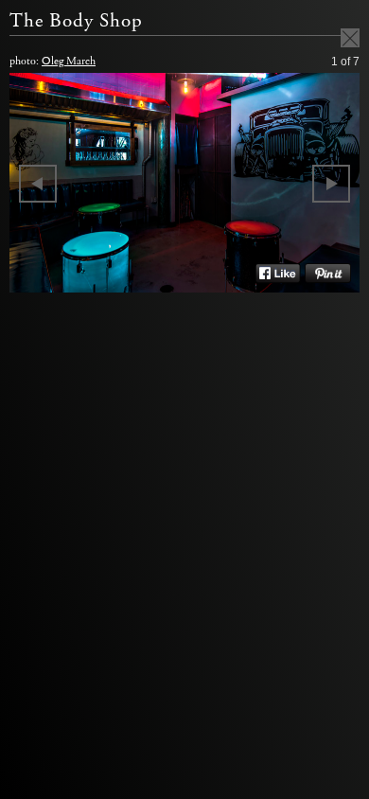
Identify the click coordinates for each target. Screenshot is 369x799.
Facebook (278, 273)
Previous (38, 184)
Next (331, 184)
